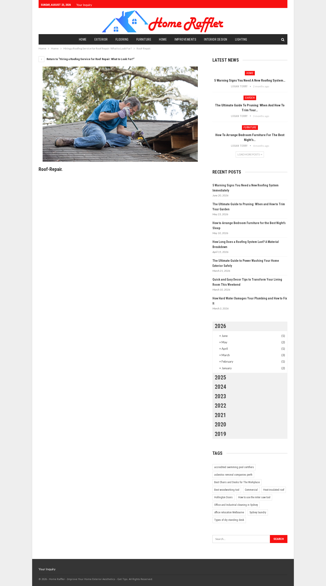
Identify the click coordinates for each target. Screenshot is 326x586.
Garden (250, 97)
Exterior (101, 39)
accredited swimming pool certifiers (234, 467)
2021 (220, 415)
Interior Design (215, 39)
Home (83, 39)
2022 (220, 405)
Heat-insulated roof (273, 489)
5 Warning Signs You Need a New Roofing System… (249, 80)
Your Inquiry (84, 5)
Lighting (241, 39)
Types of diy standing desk (229, 520)
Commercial (251, 489)
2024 (220, 387)
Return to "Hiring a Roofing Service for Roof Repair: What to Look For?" (90, 59)
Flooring (122, 39)
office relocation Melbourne (229, 512)
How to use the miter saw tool (254, 497)
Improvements (185, 39)
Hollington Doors (223, 497)
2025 (220, 377)
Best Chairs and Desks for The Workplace (237, 482)
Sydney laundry (257, 512)
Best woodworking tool (226, 489)
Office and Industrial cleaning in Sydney (236, 504)
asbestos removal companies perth (233, 474)
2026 (220, 326)
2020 (220, 424)
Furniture (143, 39)
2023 (220, 396)
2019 (220, 434)
